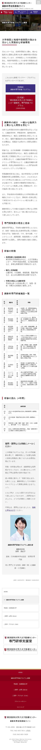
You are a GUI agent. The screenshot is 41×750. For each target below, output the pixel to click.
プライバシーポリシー (20, 701)
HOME (6, 591)
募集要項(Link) (35, 12)
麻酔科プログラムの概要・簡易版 (8, 12)
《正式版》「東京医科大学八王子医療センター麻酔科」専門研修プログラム (20, 103)
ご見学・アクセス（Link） (11, 624)
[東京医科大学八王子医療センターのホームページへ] (20, 717)
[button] (38, 2)
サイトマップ (20, 707)
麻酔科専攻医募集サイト (13, 6)
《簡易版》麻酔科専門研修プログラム (20, 88)
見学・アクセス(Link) (22, 12)
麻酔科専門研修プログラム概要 (15, 600)
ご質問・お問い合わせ (10, 616)
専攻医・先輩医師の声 (10, 608)
